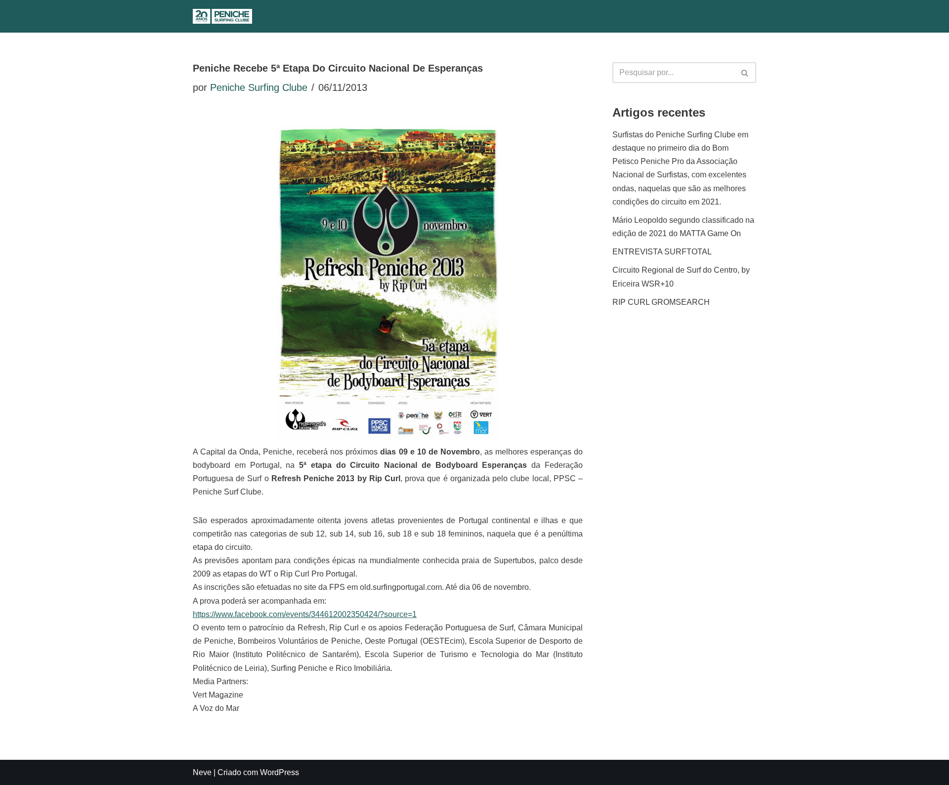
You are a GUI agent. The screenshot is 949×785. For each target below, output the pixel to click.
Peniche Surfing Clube (258, 87)
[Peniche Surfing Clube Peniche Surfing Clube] (222, 16)
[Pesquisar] (463, 16)
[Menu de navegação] (483, 16)
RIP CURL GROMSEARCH (661, 302)
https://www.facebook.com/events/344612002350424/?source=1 (305, 614)
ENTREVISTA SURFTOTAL (662, 252)
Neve (202, 772)
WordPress (279, 772)
